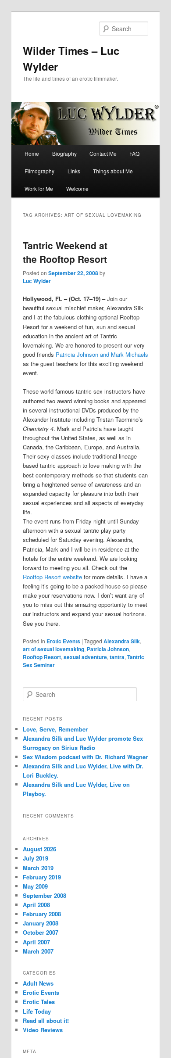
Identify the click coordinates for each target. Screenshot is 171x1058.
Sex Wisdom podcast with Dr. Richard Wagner (85, 757)
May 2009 (35, 886)
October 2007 (40, 932)
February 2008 (42, 914)
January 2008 (40, 923)
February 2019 (42, 877)
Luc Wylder (37, 281)
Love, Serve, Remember (55, 729)
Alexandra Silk (121, 641)
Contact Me (103, 153)
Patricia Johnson (108, 649)
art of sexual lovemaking (53, 649)
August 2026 (39, 849)
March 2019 (38, 868)
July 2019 (35, 858)
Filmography (39, 171)
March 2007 (38, 951)
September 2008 (44, 895)
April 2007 (36, 942)
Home (32, 153)
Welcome (77, 188)
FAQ (134, 153)
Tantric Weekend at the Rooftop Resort (65, 252)
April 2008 (36, 904)
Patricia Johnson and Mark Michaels (102, 354)
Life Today (37, 1011)
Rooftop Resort (42, 657)
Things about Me (113, 171)
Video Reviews (43, 1030)
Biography (64, 153)
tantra (117, 657)
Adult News (38, 983)
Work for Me (39, 188)
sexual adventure (85, 657)
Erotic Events (63, 641)
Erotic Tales (39, 1001)
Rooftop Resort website (53, 577)
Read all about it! (46, 1020)
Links (74, 171)
